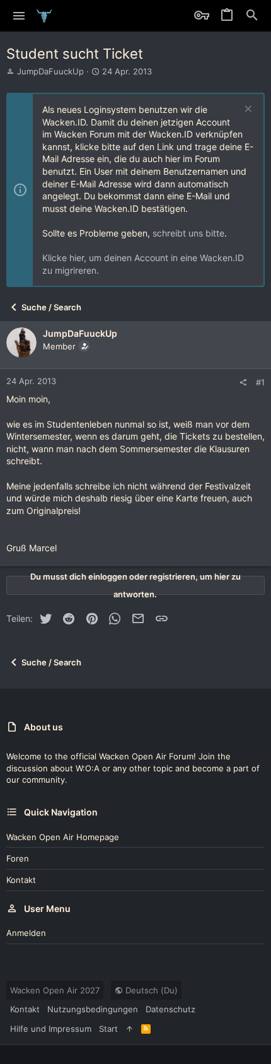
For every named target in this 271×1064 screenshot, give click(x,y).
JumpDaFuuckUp (50, 71)
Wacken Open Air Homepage (62, 837)
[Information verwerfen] (246, 110)
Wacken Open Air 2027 (55, 990)
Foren (17, 858)
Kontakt (21, 880)
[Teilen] (242, 383)
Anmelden (26, 933)
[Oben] (129, 1028)
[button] (19, 15)
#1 (260, 382)
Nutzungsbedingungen (92, 1009)
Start (108, 1029)
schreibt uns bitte (188, 233)
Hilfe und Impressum (50, 1029)
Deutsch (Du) (150, 990)
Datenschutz (170, 1009)
